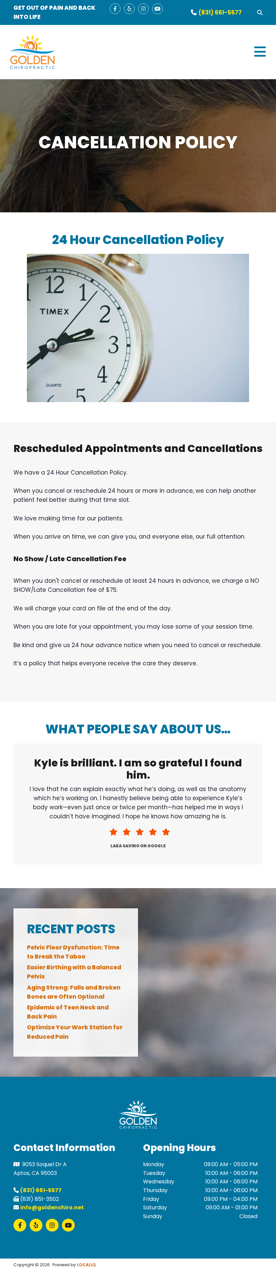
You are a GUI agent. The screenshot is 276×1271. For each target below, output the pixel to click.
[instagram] (143, 9)
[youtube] (157, 9)
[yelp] (129, 9)
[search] (260, 12)
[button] (170, 52)
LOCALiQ (86, 1265)
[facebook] (115, 9)
